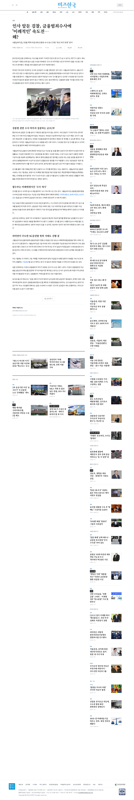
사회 (86, 12)
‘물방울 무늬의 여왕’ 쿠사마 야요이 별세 (98, 688)
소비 (73, 12)
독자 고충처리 (43, 784)
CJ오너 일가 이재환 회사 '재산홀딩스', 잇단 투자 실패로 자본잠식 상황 (100, 618)
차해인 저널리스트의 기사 (19, 355)
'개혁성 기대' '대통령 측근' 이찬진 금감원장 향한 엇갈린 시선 (98, 575)
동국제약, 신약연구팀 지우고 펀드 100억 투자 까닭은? (99, 323)
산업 (41, 12)
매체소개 (21, 784)
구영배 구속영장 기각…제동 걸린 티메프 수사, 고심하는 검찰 (99, 382)
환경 (93, 12)
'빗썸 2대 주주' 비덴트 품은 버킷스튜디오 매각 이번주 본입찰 (99, 493)
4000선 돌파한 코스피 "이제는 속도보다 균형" (99, 229)
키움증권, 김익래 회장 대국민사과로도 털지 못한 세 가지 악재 (99, 651)
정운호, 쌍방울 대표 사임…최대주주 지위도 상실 (99, 475)
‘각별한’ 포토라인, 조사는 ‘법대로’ (100, 436)
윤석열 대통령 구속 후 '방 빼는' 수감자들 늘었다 (100, 508)
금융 (47, 12)
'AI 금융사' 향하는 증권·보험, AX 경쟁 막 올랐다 (100, 130)
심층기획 (34, 12)
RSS (94, 784)
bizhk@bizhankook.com (85, 792)
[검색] (16, 5)
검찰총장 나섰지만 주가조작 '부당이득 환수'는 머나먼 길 (97, 418)
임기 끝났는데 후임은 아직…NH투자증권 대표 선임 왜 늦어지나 (99, 189)
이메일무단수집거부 (65, 784)
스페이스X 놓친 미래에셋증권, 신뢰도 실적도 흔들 (98, 93)
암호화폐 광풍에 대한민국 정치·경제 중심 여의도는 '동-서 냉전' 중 (99, 454)
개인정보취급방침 (53, 784)
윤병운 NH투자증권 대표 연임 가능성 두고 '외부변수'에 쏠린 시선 (100, 557)
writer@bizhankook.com (19, 311)
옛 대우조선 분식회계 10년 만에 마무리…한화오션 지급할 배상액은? (98, 264)
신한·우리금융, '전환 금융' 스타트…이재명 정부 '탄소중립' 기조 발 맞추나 (99, 596)
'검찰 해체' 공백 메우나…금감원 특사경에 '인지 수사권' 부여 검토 (100, 540)
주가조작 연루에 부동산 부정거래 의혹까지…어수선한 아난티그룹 (99, 668)
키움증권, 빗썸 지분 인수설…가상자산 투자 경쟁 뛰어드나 (98, 305)
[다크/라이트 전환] (13, 5)
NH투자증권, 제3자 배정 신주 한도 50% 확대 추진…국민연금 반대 (100, 209)
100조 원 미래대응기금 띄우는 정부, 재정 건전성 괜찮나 (100, 721)
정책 (61, 12)
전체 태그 (100, 784)
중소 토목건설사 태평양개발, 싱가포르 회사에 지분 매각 (98, 400)
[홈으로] (12, 786)
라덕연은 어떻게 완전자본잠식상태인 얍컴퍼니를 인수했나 (98, 635)
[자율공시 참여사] (122, 792)
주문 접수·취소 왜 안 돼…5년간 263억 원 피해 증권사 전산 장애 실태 (99, 284)
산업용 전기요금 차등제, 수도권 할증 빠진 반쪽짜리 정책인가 (99, 704)
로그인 (120, 5)
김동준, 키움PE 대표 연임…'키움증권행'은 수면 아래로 (98, 342)
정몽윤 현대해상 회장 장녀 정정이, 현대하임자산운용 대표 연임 (99, 151)
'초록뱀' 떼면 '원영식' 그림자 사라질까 (98, 522)
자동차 (80, 12)
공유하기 (50, 298)
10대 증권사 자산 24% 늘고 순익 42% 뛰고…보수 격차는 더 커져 (99, 171)
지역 (99, 12)
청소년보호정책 (77, 784)
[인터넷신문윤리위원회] (120, 784)
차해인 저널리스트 (17, 47)
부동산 (54, 12)
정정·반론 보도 (86, 784)
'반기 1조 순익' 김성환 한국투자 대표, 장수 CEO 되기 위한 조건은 (100, 246)
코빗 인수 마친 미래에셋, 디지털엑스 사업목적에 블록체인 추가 (100, 75)
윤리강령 (28, 784)
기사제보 (35, 784)
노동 (67, 12)
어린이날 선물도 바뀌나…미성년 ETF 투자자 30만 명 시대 (100, 112)
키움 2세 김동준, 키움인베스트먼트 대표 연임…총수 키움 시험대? (100, 362)
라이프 (105, 12)
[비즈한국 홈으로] (67, 5)
